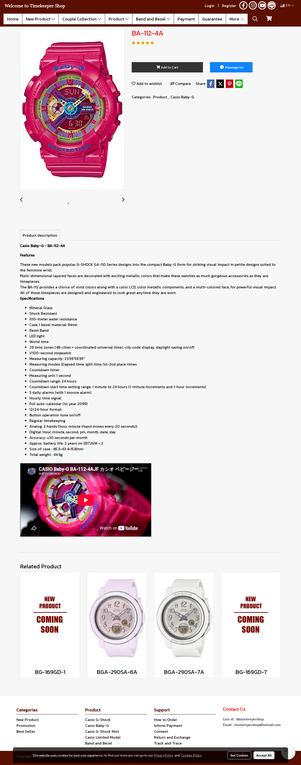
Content (161, 731)
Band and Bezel (151, 19)
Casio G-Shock (98, 719)
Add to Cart (169, 67)
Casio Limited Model (103, 737)
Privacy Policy (163, 755)
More (235, 19)
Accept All (264, 755)
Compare (182, 83)
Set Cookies (239, 755)
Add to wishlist (148, 83)
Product (117, 19)
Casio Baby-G (182, 97)
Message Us (234, 67)
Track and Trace (168, 743)
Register (229, 5)
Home (13, 19)
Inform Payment (168, 725)
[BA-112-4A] (72, 110)
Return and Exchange (172, 737)
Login (209, 5)
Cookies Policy (191, 755)
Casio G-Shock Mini (102, 731)
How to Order (165, 719)
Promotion (25, 725)
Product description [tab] (40, 235)
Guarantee (212, 19)
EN (288, 5)
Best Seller (25, 731)
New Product (38, 19)
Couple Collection (80, 19)
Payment (186, 19)
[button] (255, 18)
